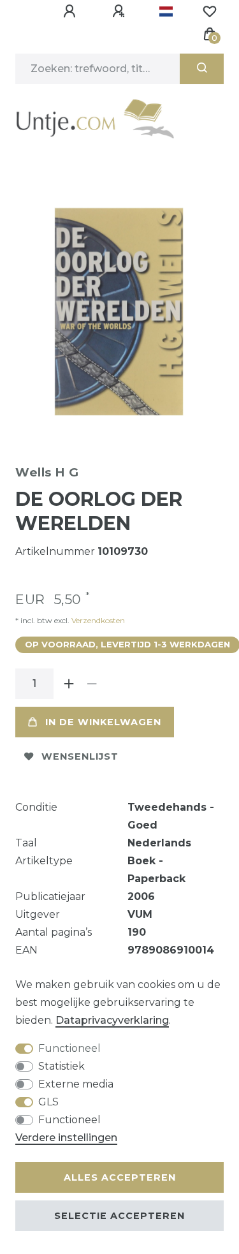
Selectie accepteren (119, 1215)
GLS (48, 1102)
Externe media (75, 1084)
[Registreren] (120, 11)
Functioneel (69, 1048)
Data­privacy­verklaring (112, 1020)
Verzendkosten (97, 620)
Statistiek (61, 1066)
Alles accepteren (120, 1177)
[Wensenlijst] (209, 11)
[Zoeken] (202, 69)
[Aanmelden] (71, 11)
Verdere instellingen (66, 1138)
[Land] (166, 11)
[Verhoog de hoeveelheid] (68, 683)
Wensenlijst (80, 756)
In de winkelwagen (103, 722)
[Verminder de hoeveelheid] (91, 683)
